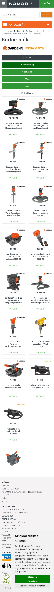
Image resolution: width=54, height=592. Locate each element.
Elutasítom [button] (32, 581)
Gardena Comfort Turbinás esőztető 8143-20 (40, 213)
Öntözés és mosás (33, 31)
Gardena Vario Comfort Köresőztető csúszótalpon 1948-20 (40, 300)
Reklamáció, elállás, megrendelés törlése (22, 492)
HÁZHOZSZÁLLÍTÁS (9, 538)
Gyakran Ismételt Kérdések (14, 522)
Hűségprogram (9, 528)
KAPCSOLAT (7, 544)
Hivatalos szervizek (11, 525)
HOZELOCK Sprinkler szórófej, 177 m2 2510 (41, 344)
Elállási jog (7, 516)
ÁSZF (4, 541)
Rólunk (5, 532)
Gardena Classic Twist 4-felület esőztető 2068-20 (40, 256)
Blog (4, 501)
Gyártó (5, 498)
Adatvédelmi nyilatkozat (13, 510)
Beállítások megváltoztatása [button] (32, 586)
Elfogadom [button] (32, 577)
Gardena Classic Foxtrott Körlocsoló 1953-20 (13, 344)
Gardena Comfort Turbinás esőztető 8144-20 (40, 169)
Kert (19, 31)
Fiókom (5, 486)
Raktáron (28, 93)
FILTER (28, 57)
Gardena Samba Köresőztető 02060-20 (13, 387)
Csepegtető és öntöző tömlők (15, 34)
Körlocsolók (37, 34)
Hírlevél (6, 495)
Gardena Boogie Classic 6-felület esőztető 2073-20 (13, 256)
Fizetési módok (9, 519)
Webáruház (7, 31)
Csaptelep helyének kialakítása (16, 513)
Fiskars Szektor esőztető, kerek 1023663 (13, 431)
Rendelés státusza (10, 489)
